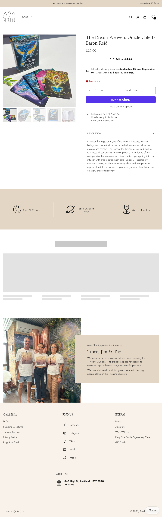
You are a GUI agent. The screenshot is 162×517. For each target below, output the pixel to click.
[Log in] (137, 17)
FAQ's (6, 421)
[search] (130, 17)
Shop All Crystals (31, 210)
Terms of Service (11, 432)
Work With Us (122, 432)
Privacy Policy (10, 437)
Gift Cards (120, 442)
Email (72, 449)
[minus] (89, 90)
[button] (154, 17)
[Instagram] (65, 433)
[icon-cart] (144, 17)
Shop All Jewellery (141, 210)
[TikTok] (65, 441)
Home (118, 421)
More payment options (121, 106)
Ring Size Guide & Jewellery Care (132, 437)
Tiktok (72, 441)
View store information (102, 120)
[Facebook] (65, 424)
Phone (72, 457)
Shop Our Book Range (86, 210)
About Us (120, 427)
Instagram (74, 433)
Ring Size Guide (11, 442)
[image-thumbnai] (10, 115)
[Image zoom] (39, 71)
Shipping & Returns (13, 427)
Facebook (74, 425)
